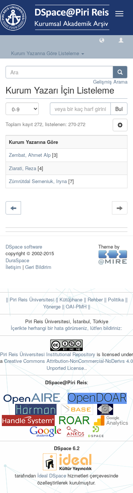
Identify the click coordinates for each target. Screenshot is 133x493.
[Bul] (120, 72)
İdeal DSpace (51, 475)
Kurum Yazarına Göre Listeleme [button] (46, 53)
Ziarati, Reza (22, 168)
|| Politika (113, 299)
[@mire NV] (112, 256)
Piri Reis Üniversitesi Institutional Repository (47, 354)
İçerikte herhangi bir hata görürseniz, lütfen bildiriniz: (66, 327)
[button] (101, 40)
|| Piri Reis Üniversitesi (30, 299)
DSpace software (24, 246)
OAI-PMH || (77, 306)
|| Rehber (92, 299)
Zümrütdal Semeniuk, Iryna (38, 181)
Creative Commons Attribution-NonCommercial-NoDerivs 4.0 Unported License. (68, 364)
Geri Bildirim (38, 266)
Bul (119, 108)
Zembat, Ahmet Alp (30, 154)
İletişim (13, 266)
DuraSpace (17, 260)
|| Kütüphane (68, 299)
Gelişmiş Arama (110, 81)
